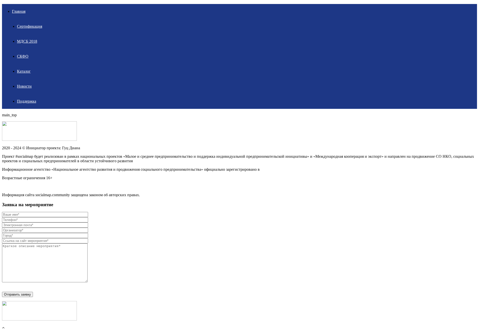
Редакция (10, 186)
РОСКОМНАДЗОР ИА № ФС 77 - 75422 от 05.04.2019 (308, 169)
